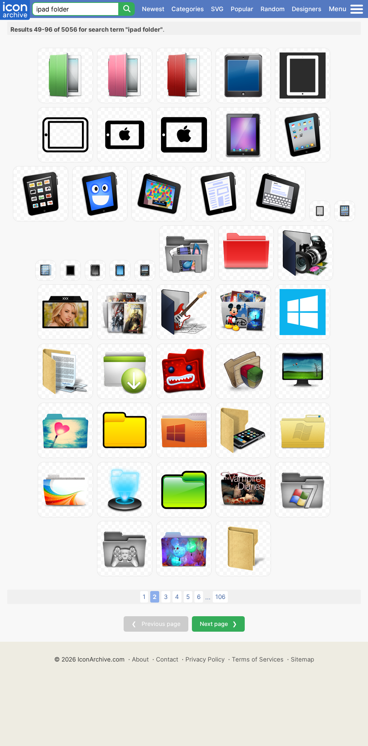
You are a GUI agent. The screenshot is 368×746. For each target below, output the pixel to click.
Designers (306, 9)
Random (273, 9)
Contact (167, 659)
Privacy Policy (205, 659)
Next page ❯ (218, 623)
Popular (242, 9)
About (140, 659)
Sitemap (302, 659)
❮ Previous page (156, 623)
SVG (217, 9)
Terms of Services (258, 659)
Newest (153, 9)
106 (220, 596)
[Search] (126, 9)
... (208, 597)
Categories (187, 9)
